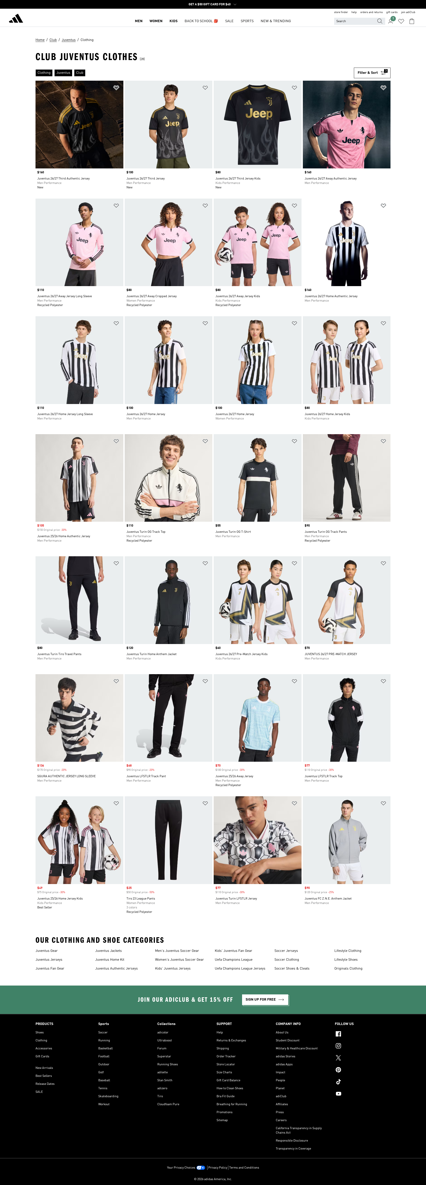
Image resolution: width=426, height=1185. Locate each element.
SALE (229, 21)
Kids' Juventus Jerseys (173, 968)
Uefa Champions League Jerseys (240, 968)
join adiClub (408, 12)
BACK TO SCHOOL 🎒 (201, 21)
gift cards (392, 12)
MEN (138, 21)
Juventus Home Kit (109, 960)
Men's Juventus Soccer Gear (177, 951)
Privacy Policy (217, 1167)
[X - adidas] (362, 1058)
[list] (195, 72)
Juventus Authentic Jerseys (116, 968)
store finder (341, 12)
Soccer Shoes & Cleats (292, 968)
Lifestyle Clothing (347, 951)
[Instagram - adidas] (362, 1046)
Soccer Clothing (286, 960)
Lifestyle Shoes (346, 960)
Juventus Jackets (108, 951)
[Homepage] (16, 19)
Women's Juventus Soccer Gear (179, 960)
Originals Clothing (348, 968)
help (354, 12)
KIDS (174, 21)
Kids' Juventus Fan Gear (233, 951)
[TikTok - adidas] (362, 1082)
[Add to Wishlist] (116, 88)
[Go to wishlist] (401, 21)
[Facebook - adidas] (362, 1035)
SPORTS (247, 21)
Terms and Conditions (244, 1167)
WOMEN (156, 21)
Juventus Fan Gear (50, 968)
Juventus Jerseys (49, 960)
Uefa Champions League (233, 960)
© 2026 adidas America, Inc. (213, 1179)
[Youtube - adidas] (362, 1094)
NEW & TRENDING (276, 21)
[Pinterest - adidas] (362, 1070)
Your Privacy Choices (181, 1167)
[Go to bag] (411, 21)
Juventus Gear (47, 951)
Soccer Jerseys (286, 951)
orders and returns (371, 12)
